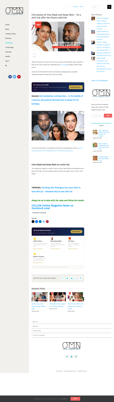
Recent (101, 125)
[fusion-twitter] (71, 353)
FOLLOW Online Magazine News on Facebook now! (52, 207)
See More (64, 399)
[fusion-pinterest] (76, 353)
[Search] (14, 65)
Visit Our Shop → (76, 231)
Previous (75, 6)
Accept (75, 399)
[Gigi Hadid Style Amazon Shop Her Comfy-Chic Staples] (95, 131)
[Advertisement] (53, 383)
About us (35, 318)
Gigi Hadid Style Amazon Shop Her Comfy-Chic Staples (104, 133)
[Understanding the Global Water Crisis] (95, 157)
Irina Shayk (63, 64)
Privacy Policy (37, 327)
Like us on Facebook (99, 80)
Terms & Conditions (39, 332)
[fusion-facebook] (67, 353)
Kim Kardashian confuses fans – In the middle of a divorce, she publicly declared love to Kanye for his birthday (57, 100)
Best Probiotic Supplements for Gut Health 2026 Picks (104, 146)
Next (81, 6)
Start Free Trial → (76, 87)
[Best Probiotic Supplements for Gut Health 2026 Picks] (95, 144)
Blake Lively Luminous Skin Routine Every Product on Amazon (57, 306)
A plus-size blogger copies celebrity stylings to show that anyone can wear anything (103, 23)
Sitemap (35, 323)
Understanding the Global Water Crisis (104, 158)
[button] (95, 132)
